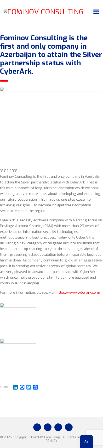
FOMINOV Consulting (44, 437)
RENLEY (51, 441)
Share (4, 387)
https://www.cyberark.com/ (78, 292)
